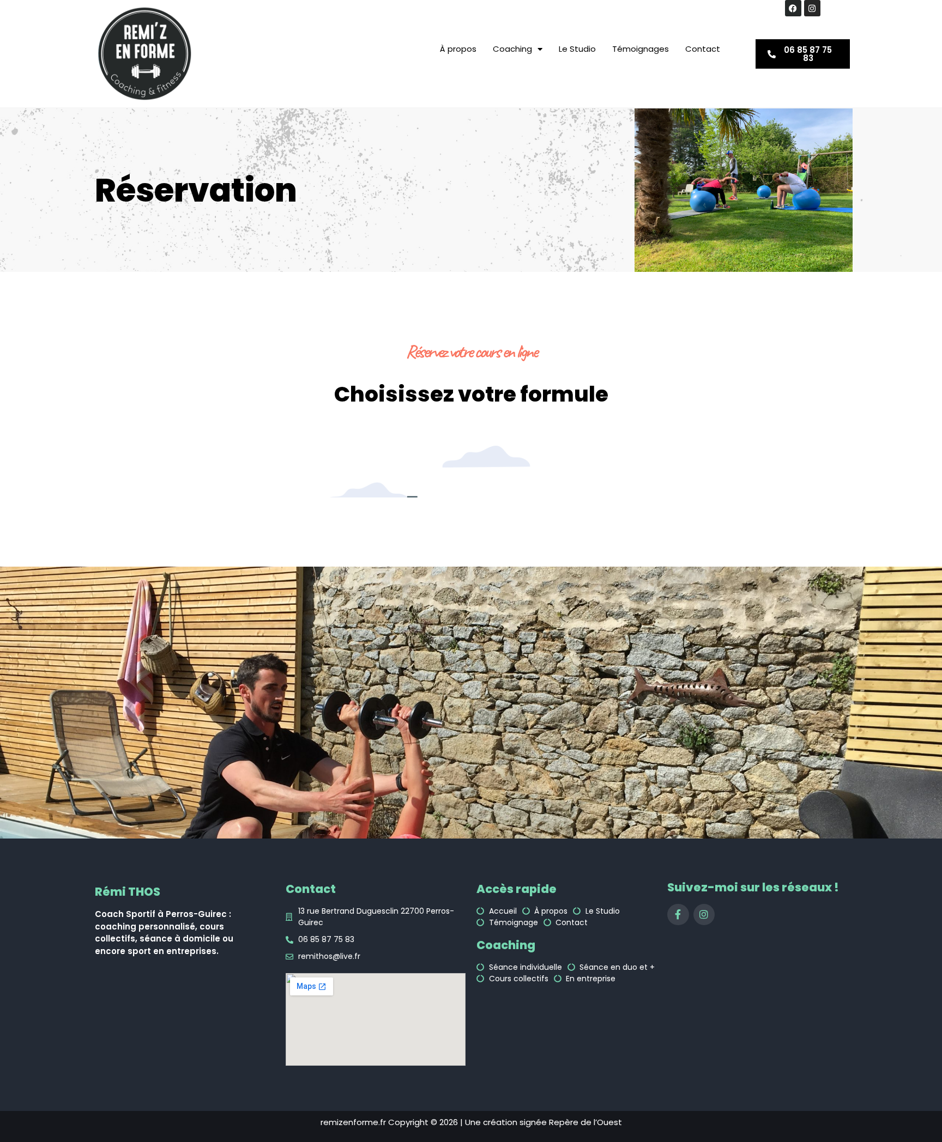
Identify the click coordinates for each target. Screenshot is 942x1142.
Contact (702, 48)
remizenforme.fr (353, 1122)
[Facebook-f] (678, 915)
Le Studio (577, 48)
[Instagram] (812, 8)
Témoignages (640, 48)
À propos (458, 48)
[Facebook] (793, 8)
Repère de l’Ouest (585, 1122)
